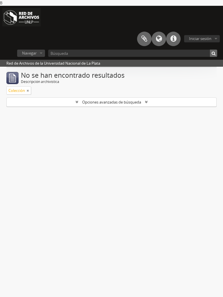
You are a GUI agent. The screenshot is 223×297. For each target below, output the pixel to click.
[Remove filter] (28, 90)
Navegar (29, 53)
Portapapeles (144, 39)
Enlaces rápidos (173, 39)
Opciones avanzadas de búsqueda (111, 102)
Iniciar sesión (200, 38)
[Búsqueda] (213, 53)
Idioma (159, 39)
